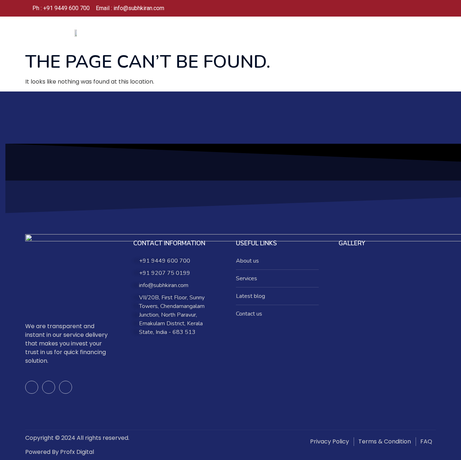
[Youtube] (65, 387)
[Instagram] (408, 8)
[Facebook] (394, 8)
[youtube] (422, 8)
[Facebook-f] (31, 387)
